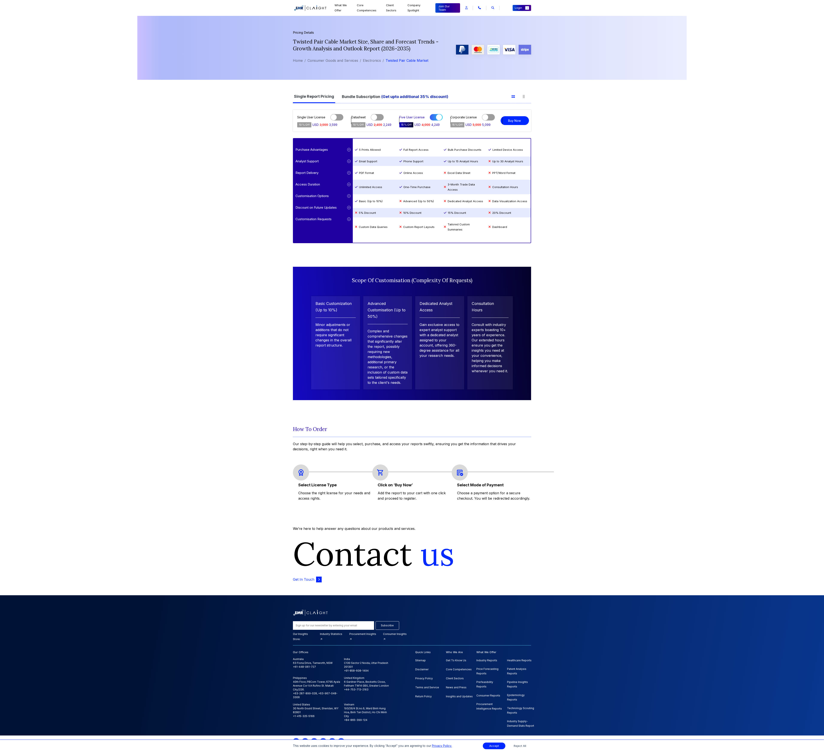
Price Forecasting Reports (487, 671)
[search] (493, 8)
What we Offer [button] (341, 7)
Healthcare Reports (519, 660)
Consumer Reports (488, 695)
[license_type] (317, 96)
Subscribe (387, 625)
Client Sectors (391, 7)
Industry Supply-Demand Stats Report (520, 723)
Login (518, 7)
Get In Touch (303, 579)
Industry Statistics (331, 634)
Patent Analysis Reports (516, 671)
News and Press (456, 687)
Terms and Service (427, 687)
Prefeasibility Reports (484, 684)
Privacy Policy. (442, 745)
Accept (494, 745)
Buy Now (514, 120)
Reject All (520, 745)
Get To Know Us (456, 660)
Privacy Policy (424, 678)
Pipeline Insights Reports (517, 684)
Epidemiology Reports (516, 697)
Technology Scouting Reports (520, 710)
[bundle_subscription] (398, 96)
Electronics (372, 60)
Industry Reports (486, 660)
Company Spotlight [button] (413, 7)
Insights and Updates (459, 696)
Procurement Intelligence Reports (489, 706)
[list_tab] (516, 96)
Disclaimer (422, 669)
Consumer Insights (395, 634)
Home (298, 60)
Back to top (10, 735)
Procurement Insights (362, 634)
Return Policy (423, 696)
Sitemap (420, 660)
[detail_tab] (526, 96)
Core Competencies (366, 7)
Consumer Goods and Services (332, 60)
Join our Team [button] (444, 8)
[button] (466, 8)
